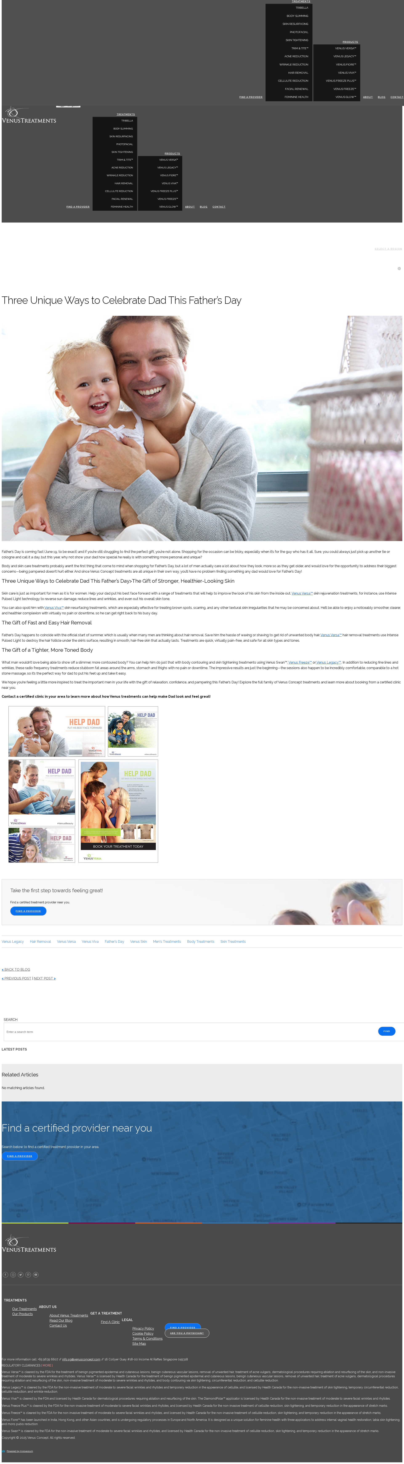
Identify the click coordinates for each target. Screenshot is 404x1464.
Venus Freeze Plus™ (164, 191)
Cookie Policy (142, 1334)
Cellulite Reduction (119, 191)
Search (10, 1020)
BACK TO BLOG (16, 970)
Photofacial (124, 144)
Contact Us (58, 1326)
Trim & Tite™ (125, 159)
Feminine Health (122, 206)
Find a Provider (78, 206)
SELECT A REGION (388, 249)
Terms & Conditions (147, 1339)
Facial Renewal (122, 198)
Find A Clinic (110, 1322)
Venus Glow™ (168, 206)
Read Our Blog (60, 1321)
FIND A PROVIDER (28, 911)
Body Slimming (123, 128)
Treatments (126, 114)
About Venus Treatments (68, 1315)
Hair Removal (124, 183)
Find (387, 1031)
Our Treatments (24, 1309)
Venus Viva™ (170, 183)
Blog (203, 206)
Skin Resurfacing (121, 136)
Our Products (22, 1314)
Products (172, 153)
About (190, 206)
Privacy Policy (143, 1329)
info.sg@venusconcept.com (81, 1359)
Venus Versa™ (168, 159)
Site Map (139, 1344)
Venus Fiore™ (169, 175)
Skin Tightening (122, 152)
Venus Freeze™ (168, 198)
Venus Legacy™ (167, 167)
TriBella (127, 120)
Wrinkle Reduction (120, 175)
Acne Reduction (122, 167)
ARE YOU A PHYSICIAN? (187, 1333)
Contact (219, 206)
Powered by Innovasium (20, 1451)
